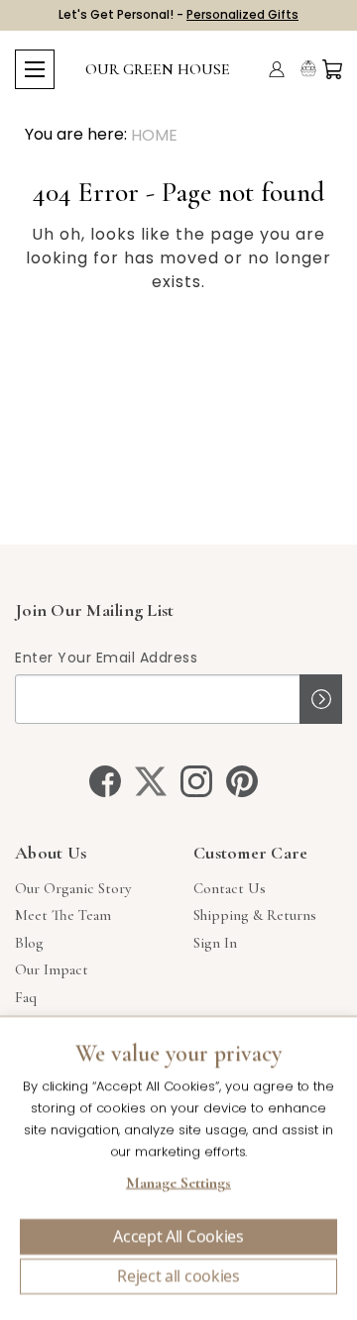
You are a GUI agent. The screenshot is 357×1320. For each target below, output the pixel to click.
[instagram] (196, 781)
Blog (29, 943)
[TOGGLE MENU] (35, 69)
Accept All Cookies (178, 1237)
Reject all (178, 1276)
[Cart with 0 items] (332, 69)
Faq (26, 997)
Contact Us (229, 888)
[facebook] (105, 781)
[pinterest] (242, 781)
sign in (215, 943)
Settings (178, 1185)
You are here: (76, 134)
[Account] (277, 69)
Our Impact (51, 969)
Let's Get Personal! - (178, 14)
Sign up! (320, 699)
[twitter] (151, 781)
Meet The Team (63, 915)
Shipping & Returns (254, 915)
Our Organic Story (73, 888)
